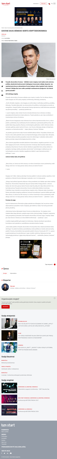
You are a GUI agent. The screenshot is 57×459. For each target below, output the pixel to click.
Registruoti (5, 306)
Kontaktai (4, 438)
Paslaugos (4, 436)
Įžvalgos (5, 273)
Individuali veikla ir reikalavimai (10, 369)
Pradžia (2, 27)
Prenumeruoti (36, 3)
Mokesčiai (4, 360)
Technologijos (22, 321)
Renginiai (35, 386)
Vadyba (5, 27)
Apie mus (3, 442)
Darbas (3, 440)
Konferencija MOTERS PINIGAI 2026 (28, 411)
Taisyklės (3, 444)
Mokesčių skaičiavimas (8, 362)
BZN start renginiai (24, 398)
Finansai (6, 40)
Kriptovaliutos (11, 40)
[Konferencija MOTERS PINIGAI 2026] (9, 410)
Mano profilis (4, 431)
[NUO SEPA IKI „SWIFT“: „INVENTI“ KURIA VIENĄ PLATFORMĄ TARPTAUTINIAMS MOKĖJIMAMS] (9, 347)
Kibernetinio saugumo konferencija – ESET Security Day (33, 389)
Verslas (3, 34)
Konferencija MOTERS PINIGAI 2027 (28, 400)
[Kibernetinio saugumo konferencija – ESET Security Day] (9, 388)
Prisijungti (43, 3)
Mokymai (29, 386)
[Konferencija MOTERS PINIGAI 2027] (9, 399)
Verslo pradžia (6, 366)
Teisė (19, 333)
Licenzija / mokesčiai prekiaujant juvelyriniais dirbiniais (16, 375)
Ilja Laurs (12, 286)
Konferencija (22, 386)
